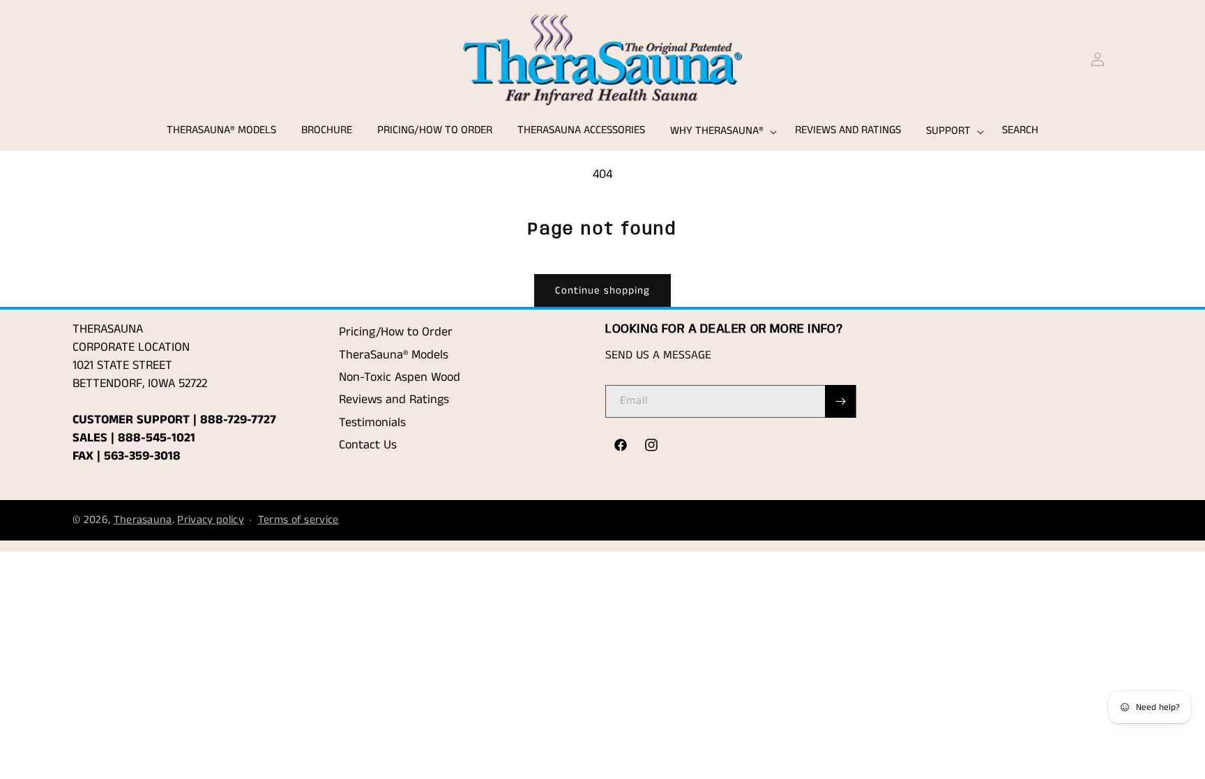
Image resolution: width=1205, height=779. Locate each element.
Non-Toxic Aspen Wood (399, 377)
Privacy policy (210, 520)
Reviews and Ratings (394, 400)
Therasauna (143, 520)
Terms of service (298, 520)
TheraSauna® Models (393, 355)
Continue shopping (602, 290)
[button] (720, 131)
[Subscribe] (840, 401)
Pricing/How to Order (396, 332)
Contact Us (368, 445)
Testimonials (372, 423)
